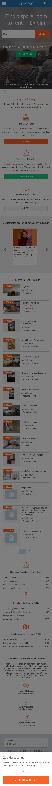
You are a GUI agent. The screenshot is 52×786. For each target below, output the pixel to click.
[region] (26, 769)
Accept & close (26, 779)
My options (26, 771)
